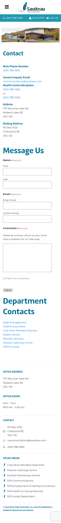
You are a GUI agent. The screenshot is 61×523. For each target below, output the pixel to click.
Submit (8, 290)
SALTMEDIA (28, 510)
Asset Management (14, 322)
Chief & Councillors (14, 326)
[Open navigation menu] (7, 7)
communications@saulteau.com (22, 81)
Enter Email (9, 200)
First (5, 166)
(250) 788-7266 (11, 89)
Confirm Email (11, 213)
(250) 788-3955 (11, 70)
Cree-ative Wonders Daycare (20, 330)
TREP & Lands (11, 346)
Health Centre (11, 334)
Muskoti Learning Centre (18, 342)
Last (5, 179)
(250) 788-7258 (11, 97)
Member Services (13, 338)
